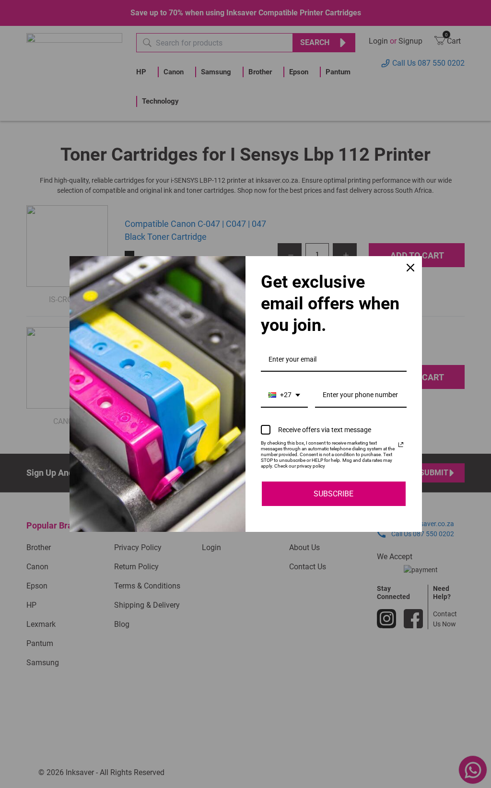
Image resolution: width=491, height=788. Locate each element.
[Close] (410, 267)
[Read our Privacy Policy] (401, 444)
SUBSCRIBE (333, 493)
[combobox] (284, 395)
